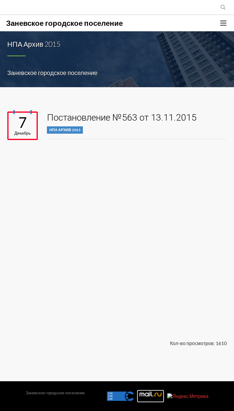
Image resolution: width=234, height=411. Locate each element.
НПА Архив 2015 (64, 130)
